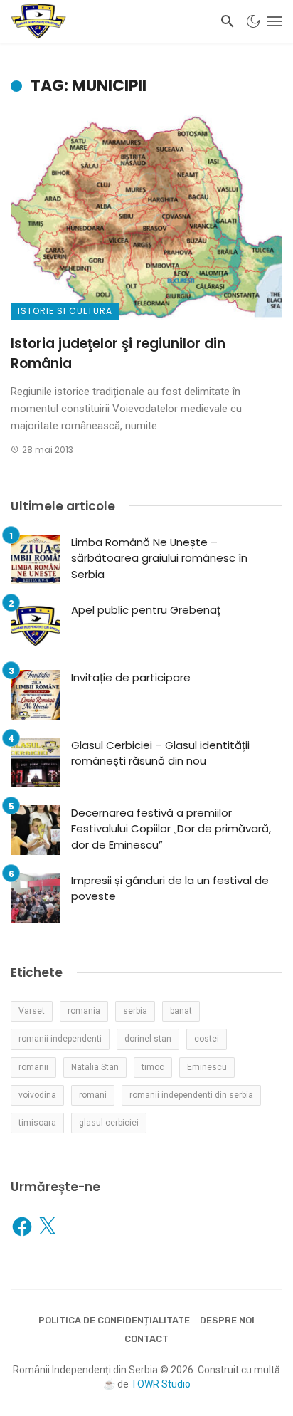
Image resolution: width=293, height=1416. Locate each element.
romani (93, 1095)
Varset (31, 1011)
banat (181, 1011)
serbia (135, 1011)
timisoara (37, 1123)
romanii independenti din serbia (191, 1095)
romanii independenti (60, 1039)
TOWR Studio (161, 1384)
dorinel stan (147, 1039)
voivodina (37, 1095)
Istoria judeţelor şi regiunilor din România (118, 354)
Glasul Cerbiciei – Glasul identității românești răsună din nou (160, 753)
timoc (153, 1067)
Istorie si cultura (65, 311)
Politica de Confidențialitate (114, 1320)
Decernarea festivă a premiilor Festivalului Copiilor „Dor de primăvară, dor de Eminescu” (171, 828)
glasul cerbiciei (109, 1123)
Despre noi (227, 1320)
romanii (33, 1067)
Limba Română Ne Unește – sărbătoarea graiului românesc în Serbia (159, 558)
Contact (146, 1338)
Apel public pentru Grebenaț (145, 609)
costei (206, 1039)
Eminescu (207, 1067)
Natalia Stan (95, 1067)
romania (84, 1011)
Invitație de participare (131, 677)
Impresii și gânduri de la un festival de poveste (170, 888)
